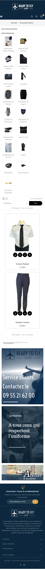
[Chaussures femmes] (8, 129)
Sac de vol (23, 137)
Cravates (23, 84)
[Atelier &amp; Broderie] (22, 472)
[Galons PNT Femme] (23, 41)
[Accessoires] (23, 165)
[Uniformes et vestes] (8, 94)
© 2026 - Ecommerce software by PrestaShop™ (22, 561)
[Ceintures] (8, 165)
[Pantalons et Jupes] (23, 94)
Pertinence (16, 203)
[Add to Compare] (25, 255)
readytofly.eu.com (20, 342)
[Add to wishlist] (20, 255)
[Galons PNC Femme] (8, 58)
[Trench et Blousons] (8, 112)
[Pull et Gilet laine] (8, 76)
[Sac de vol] (23, 129)
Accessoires (23, 173)
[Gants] (23, 147)
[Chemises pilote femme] (8, 41)
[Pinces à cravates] (8, 183)
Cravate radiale (22, 264)
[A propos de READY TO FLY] (22, 434)
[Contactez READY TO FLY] (22, 376)
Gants (23, 155)
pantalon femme (22, 322)
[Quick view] (30, 255)
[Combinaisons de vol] (8, 147)
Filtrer (35, 203)
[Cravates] (23, 76)
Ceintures (8, 173)
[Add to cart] (15, 255)
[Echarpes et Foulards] (23, 112)
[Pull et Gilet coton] (23, 58)
